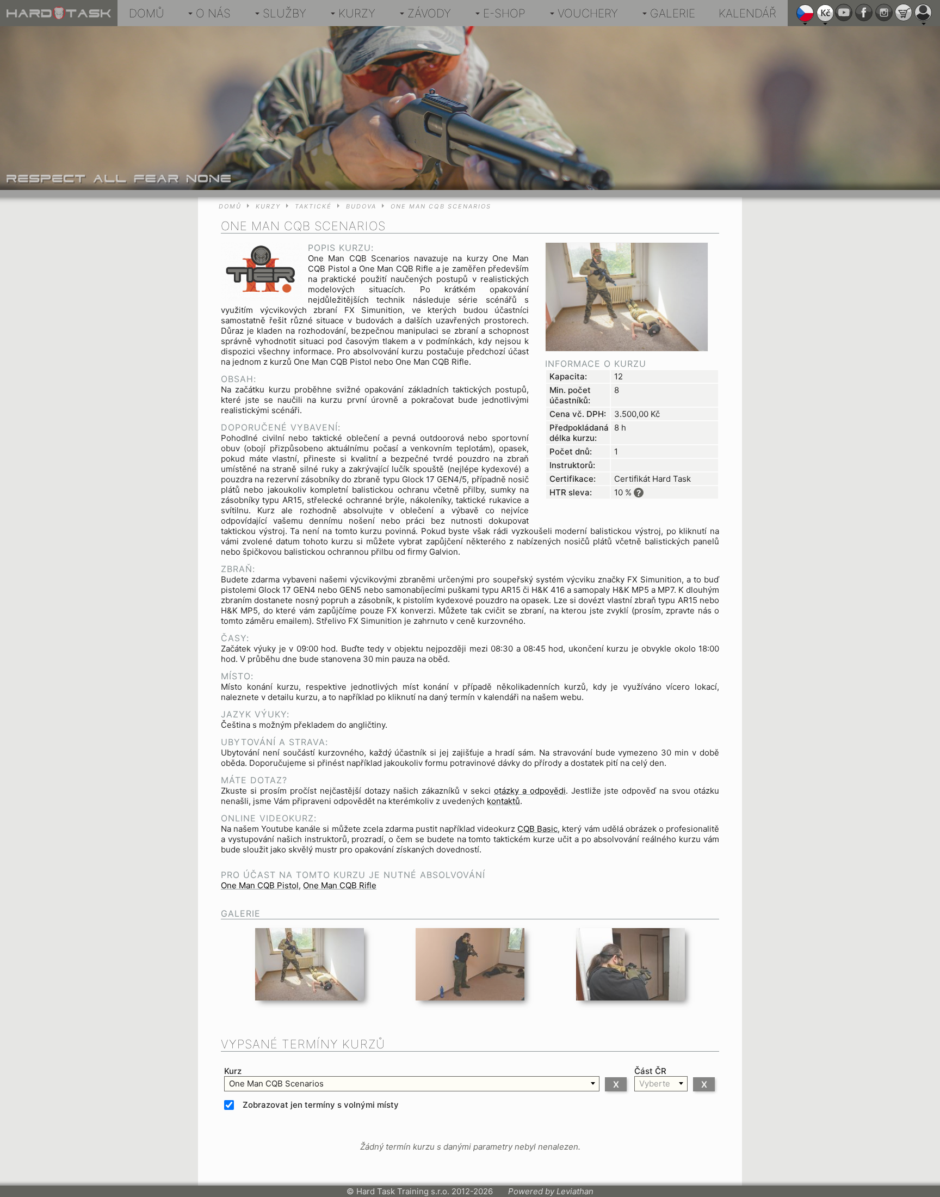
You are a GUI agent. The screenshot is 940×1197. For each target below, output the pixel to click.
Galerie (672, 13)
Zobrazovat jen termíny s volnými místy (321, 1105)
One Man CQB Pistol (260, 885)
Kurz (233, 1071)
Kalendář (747, 13)
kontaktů (503, 801)
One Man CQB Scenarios (441, 206)
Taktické (313, 206)
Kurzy (356, 13)
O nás (213, 13)
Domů (146, 13)
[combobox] (411, 1083)
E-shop (504, 13)
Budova (361, 206)
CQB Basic (537, 829)
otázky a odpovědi (530, 790)
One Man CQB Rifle (339, 885)
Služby (284, 13)
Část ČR (650, 1071)
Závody (429, 13)
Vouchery (588, 13)
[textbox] (412, 1084)
